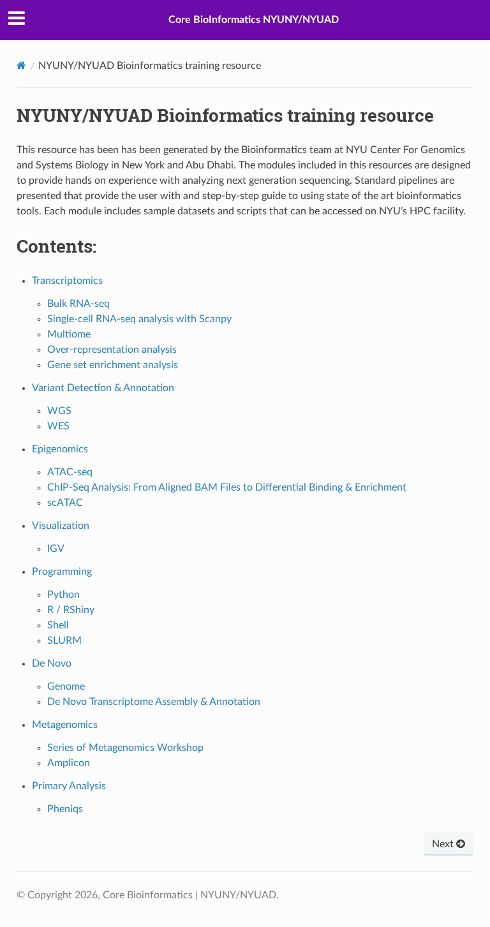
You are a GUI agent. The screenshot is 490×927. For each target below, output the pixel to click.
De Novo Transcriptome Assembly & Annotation (153, 702)
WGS (59, 411)
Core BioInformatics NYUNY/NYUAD (253, 20)
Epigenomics (60, 449)
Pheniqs (65, 809)
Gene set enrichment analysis (112, 365)
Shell (58, 625)
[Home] (21, 65)
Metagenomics (65, 725)
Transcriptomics (67, 281)
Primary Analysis (69, 786)
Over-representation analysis (112, 350)
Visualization (60, 526)
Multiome (69, 334)
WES (58, 426)
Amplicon (68, 763)
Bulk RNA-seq (78, 304)
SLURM (64, 640)
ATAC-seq (70, 472)
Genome (66, 686)
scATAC (65, 503)
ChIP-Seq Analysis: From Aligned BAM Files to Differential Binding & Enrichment (226, 487)
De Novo (51, 663)
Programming (62, 572)
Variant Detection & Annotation (103, 388)
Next (444, 844)
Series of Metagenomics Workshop (125, 748)
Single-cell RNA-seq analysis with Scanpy (139, 319)
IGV (55, 549)
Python (63, 595)
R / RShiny (70, 610)
